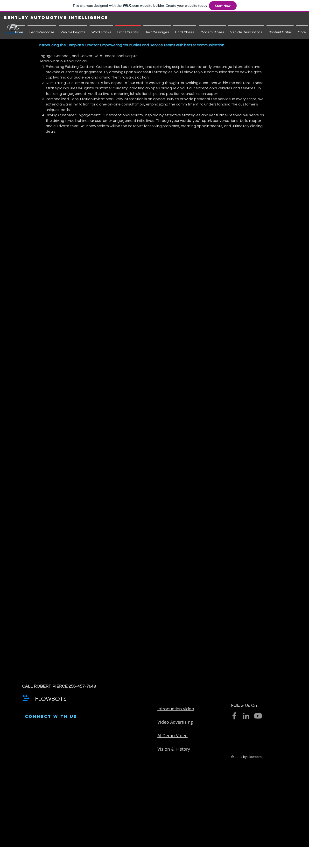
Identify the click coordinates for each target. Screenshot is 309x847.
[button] (29, 17)
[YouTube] (258, 716)
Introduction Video (175, 709)
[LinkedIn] (246, 716)
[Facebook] (234, 716)
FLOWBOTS (50, 698)
